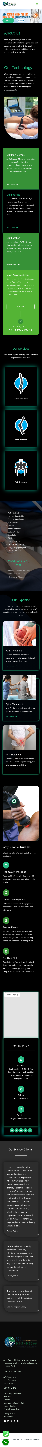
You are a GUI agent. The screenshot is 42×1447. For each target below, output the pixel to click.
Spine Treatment (21, 398)
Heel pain (7, 1396)
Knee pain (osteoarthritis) (14, 1403)
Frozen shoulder (10, 1406)
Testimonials (8, 1416)
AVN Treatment (21, 482)
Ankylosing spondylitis (13, 1393)
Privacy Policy (9, 1413)
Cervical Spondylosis (12, 1409)
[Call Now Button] (5, 1442)
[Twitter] (8, 1420)
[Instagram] (11, 1420)
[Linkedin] (17, 1420)
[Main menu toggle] (37, 4)
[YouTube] (14, 1420)
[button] (18, 20)
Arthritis (7, 1400)
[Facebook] (5, 1420)
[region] (21, 16)
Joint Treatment (21, 440)
